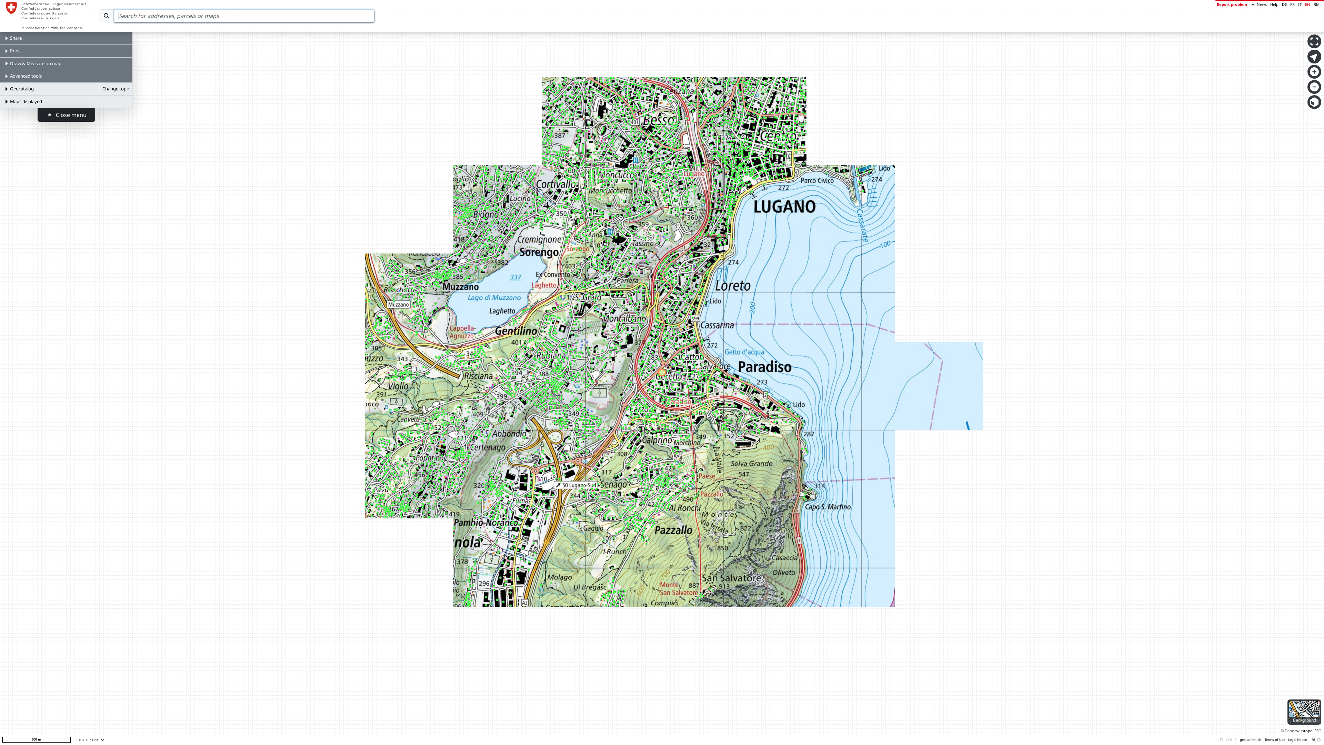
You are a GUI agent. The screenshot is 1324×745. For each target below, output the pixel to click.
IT (1300, 4)
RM (1317, 4)
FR (1292, 4)
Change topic (116, 89)
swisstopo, (1304, 730)
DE (1284, 4)
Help (1274, 4)
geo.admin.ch (1250, 739)
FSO (1318, 730)
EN (1307, 4)
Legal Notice (1297, 739)
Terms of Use (1275, 739)
